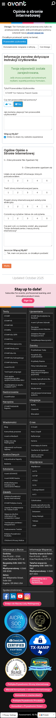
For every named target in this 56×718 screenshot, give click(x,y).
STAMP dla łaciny (11, 363)
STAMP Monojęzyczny (13, 344)
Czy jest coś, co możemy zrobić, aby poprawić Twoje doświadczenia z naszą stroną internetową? (26, 228)
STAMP (7, 316)
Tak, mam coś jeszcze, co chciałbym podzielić (27, 253)
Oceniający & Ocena (39, 446)
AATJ (34, 494)
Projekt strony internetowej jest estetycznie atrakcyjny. (25, 201)
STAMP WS (8, 325)
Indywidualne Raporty (13, 459)
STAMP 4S (8, 321)
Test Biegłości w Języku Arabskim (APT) (13, 386)
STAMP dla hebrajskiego (14, 358)
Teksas (35, 521)
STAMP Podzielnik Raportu (11, 407)
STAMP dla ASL (10, 353)
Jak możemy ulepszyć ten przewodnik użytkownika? (22, 113)
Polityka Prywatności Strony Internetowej (12, 497)
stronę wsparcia (35, 33)
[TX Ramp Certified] (40, 645)
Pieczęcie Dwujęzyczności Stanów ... (41, 328)
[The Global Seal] (40, 621)
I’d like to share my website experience (25, 137)
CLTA (34, 485)
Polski (46, 715)
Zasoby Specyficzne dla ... (41, 379)
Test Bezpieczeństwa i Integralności (13, 524)
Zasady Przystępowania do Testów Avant (13, 509)
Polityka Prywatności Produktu (12, 535)
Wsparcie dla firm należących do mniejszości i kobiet (12, 516)
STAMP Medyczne (11, 349)
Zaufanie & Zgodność (40, 450)
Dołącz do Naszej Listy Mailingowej (22, 604)
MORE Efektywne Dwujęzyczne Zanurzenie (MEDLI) (12, 485)
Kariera (34, 441)
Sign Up (28, 300)
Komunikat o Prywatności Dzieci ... (28, 706)
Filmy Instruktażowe (39, 366)
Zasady (7, 492)
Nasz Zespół (36, 432)
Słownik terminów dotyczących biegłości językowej (40, 372)
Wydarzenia (36, 388)
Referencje (35, 436)
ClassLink (35, 409)
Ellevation (35, 414)
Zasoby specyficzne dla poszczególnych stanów (40, 506)
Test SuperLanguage (12, 372)
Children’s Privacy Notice (14, 541)
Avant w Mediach (11, 436)
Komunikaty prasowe (12, 432)
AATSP (35, 476)
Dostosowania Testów (13, 529)
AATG (34, 471)
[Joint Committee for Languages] (16, 669)
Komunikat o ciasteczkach (28, 695)
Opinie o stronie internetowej (37, 456)
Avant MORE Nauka (12, 478)
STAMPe (7, 330)
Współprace (35, 467)
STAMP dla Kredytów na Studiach (40, 317)
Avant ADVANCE (10, 474)
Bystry (33, 405)
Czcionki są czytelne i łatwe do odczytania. (24, 214)
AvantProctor (9, 397)
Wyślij (7, 266)
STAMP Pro (8, 339)
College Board (38, 490)
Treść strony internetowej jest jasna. (21, 188)
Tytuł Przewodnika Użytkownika (19, 88)
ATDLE (35, 481)
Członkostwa (36, 500)
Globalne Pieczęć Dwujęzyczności (38, 335)
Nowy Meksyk (37, 516)
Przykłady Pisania (38, 361)
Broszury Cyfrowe (38, 384)
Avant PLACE (9, 367)
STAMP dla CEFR (10, 335)
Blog (6, 427)
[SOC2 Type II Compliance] (16, 621)
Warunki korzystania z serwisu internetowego (28, 690)
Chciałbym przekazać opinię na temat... (20, 37)
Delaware (36, 512)
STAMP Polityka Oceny (13, 503)
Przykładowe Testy (38, 350)
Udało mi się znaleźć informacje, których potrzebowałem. (23, 175)
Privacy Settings (9, 715)
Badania (7, 464)
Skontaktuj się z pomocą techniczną (39, 581)
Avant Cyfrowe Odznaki (40, 323)
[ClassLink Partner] (16, 645)
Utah (34, 526)
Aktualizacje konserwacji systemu (41, 394)
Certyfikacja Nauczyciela (41, 340)
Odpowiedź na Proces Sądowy (13, 449)
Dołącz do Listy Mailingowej (10, 442)
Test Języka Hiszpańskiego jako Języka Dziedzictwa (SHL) (14, 378)
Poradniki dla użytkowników (36, 356)
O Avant (34, 427)
